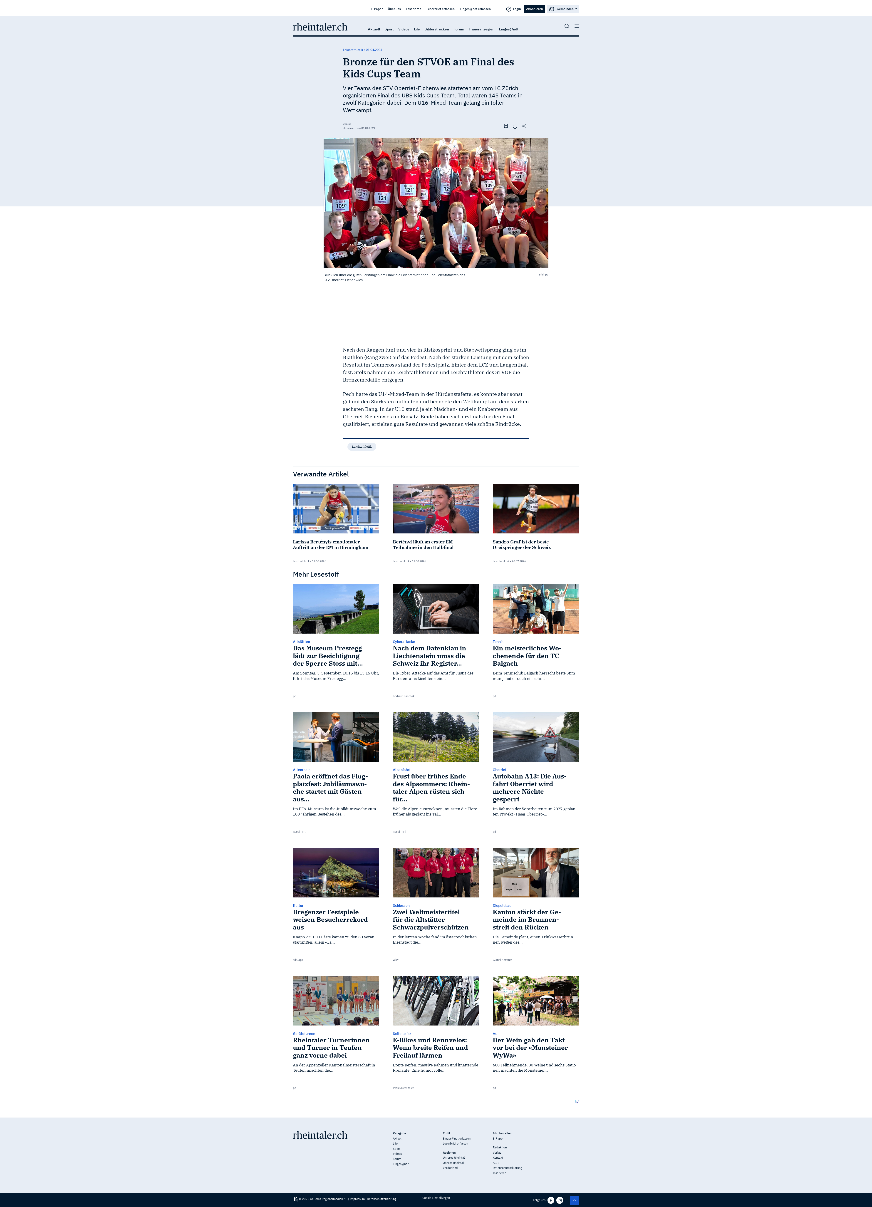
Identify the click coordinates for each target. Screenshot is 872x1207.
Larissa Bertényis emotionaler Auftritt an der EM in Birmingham (330, 544)
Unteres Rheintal (454, 1158)
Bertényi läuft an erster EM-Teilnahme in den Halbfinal (424, 544)
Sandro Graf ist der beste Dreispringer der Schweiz (522, 544)
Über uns (394, 9)
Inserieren (413, 9)
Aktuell (374, 29)
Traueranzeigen (481, 29)
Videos (403, 29)
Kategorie (399, 1133)
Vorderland (450, 1168)
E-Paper (377, 9)
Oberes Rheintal (453, 1163)
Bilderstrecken (436, 29)
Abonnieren (534, 9)
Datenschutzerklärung (507, 1168)
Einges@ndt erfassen (475, 9)
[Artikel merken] (506, 126)
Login (516, 9)
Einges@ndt (508, 29)
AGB (495, 1163)
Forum (458, 29)
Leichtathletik (362, 447)
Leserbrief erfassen (440, 9)
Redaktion (500, 1147)
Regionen (449, 1153)
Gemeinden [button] (565, 9)
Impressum (357, 1199)
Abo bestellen (502, 1133)
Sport (389, 29)
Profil (446, 1133)
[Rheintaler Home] (320, 26)
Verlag (497, 1153)
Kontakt (498, 1158)
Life (417, 29)
